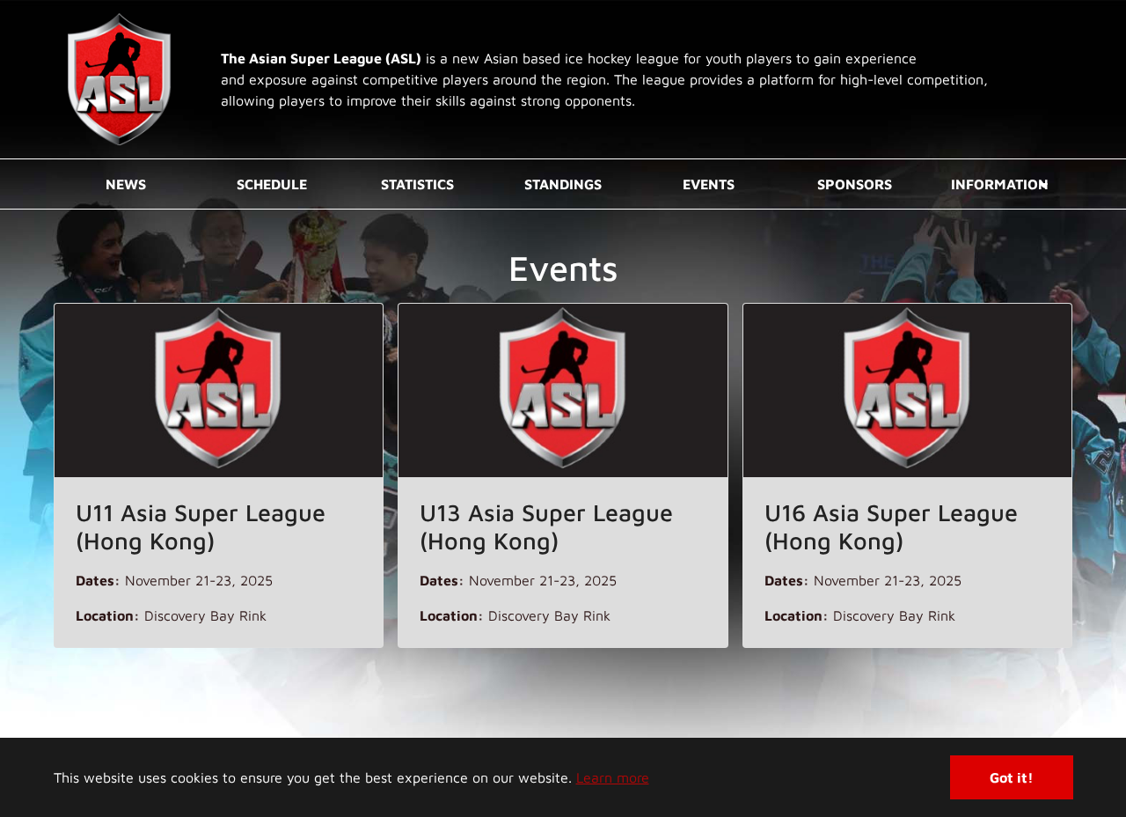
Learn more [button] (612, 777)
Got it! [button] (1012, 777)
